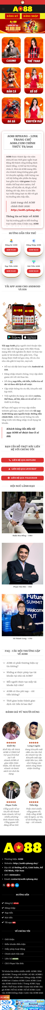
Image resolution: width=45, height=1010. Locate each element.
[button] (3, 9)
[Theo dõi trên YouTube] (13, 885)
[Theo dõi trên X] (4, 885)
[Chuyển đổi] (4, 663)
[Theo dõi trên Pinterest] (8, 885)
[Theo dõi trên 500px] (17, 885)
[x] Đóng (4, 997)
